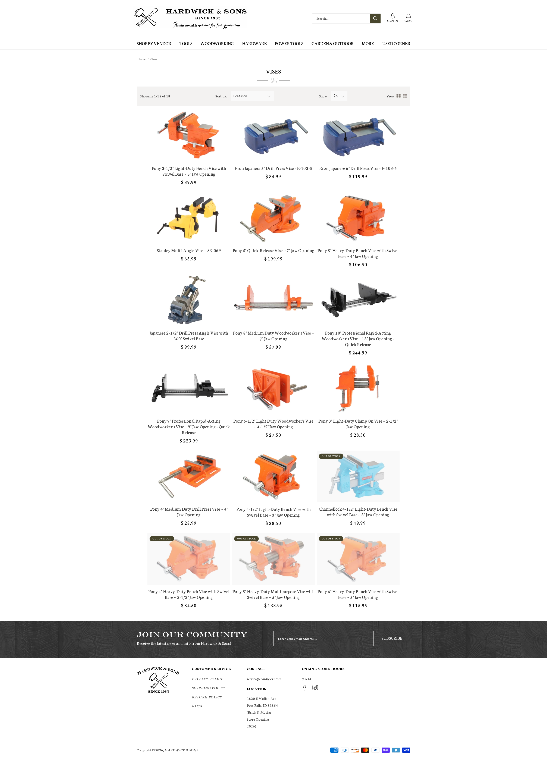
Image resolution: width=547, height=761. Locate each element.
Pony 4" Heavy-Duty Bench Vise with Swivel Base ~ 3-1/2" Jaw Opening (188, 594)
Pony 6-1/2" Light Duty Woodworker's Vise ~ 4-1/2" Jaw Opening (273, 423)
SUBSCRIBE (391, 638)
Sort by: (221, 95)
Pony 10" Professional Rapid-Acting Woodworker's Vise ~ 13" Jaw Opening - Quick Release (358, 338)
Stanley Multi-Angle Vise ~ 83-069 (189, 250)
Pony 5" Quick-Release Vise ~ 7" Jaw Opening (274, 250)
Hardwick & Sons (181, 749)
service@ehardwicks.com (264, 678)
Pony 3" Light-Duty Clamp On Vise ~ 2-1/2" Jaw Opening (358, 423)
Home (142, 59)
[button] (408, 18)
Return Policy (207, 696)
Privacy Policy (207, 678)
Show (323, 95)
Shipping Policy (209, 687)
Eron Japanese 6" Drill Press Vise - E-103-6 (358, 168)
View (390, 95)
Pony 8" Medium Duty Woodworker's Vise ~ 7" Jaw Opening (273, 335)
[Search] (375, 18)
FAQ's (197, 705)
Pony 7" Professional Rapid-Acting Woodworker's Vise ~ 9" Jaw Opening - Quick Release (189, 426)
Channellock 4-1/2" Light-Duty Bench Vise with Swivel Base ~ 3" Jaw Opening (358, 511)
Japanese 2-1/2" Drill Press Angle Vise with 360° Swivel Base (189, 335)
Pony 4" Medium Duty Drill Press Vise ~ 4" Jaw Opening (189, 511)
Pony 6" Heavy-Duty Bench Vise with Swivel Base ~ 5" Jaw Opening (358, 594)
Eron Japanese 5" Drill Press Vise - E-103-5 (273, 168)
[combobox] (346, 18)
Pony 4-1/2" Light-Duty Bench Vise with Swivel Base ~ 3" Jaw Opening (273, 512)
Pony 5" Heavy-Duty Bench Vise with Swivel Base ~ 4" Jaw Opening (358, 253)
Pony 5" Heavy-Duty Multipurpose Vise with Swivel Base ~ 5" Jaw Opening (273, 594)
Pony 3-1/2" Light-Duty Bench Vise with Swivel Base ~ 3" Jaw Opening (189, 171)
